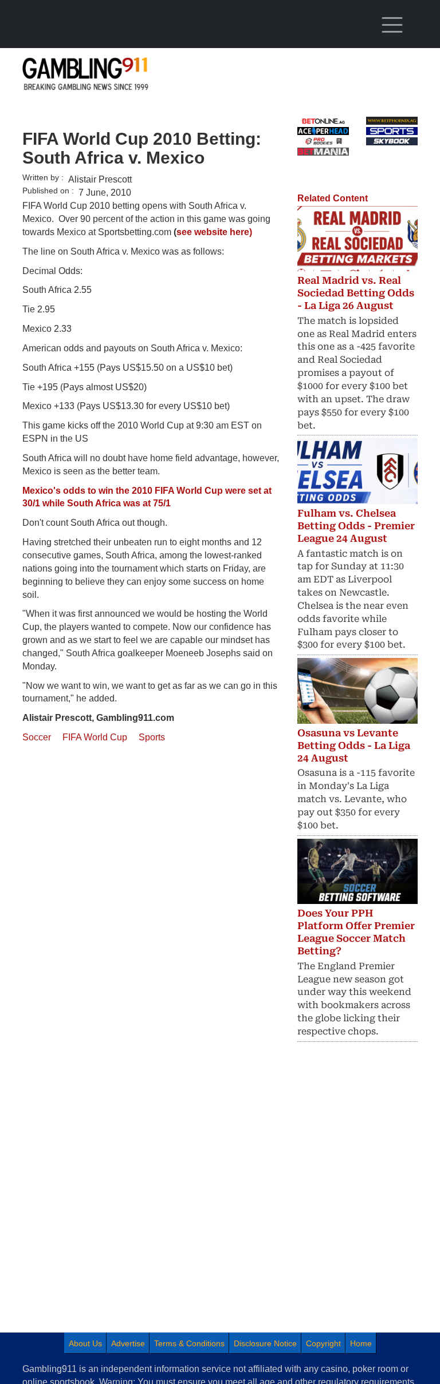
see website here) (214, 232)
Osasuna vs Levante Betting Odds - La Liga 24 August (353, 745)
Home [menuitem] (361, 1343)
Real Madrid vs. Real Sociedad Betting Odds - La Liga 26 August (355, 293)
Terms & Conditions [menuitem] (189, 1343)
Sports (152, 737)
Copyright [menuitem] (323, 1343)
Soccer (36, 737)
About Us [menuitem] (85, 1343)
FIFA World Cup (94, 737)
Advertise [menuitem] (128, 1343)
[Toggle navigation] (392, 25)
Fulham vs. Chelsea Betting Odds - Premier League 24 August (356, 525)
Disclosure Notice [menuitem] (265, 1343)
